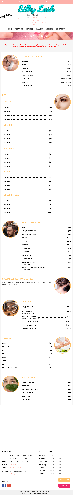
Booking (49, 29)
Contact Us (60, 29)
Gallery (39, 29)
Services (29, 29)
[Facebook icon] (4, 485)
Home (10, 29)
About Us (19, 29)
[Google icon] (9, 485)
